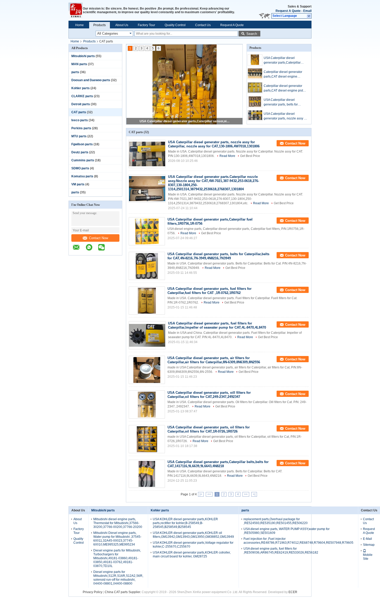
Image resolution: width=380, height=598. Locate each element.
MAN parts (79, 64)
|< (201, 494)
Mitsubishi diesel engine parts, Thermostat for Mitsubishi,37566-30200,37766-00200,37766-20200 (117, 523)
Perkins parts (81, 128)
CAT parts (78, 112)
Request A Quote (288, 11)
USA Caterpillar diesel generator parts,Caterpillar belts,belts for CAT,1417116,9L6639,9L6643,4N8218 (218, 464)
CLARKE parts (82, 96)
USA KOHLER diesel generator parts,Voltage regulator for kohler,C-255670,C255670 (193, 544)
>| (254, 494)
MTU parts (79, 136)
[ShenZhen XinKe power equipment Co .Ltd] (76, 10)
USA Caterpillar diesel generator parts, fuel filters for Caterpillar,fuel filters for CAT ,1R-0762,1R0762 (210, 291)
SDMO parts (80, 168)
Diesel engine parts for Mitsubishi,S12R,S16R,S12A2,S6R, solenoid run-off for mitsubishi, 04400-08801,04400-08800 (118, 577)
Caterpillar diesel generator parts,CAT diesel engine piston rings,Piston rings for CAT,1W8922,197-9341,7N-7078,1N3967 (285, 88)
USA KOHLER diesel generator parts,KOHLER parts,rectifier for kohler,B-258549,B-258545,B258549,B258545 (185, 523)
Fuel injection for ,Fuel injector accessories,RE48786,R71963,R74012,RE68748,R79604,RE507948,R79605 (298, 540)
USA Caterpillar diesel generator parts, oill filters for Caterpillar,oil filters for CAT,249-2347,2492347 (209, 395)
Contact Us (203, 25)
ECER (292, 592)
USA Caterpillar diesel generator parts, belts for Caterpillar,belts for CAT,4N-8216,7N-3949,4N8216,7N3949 (218, 256)
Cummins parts (82, 160)
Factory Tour (146, 25)
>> (246, 494)
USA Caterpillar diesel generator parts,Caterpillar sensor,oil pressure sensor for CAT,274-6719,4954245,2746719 (185, 121)
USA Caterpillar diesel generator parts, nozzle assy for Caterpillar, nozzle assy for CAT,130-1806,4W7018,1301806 (286, 116)
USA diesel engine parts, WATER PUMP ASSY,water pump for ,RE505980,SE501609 (287, 531)
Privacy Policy (92, 592)
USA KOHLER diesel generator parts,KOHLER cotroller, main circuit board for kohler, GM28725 (192, 554)
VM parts (78, 184)
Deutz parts (79, 152)
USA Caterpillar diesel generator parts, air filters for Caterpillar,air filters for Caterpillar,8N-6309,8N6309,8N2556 (214, 360)
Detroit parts (80, 104)
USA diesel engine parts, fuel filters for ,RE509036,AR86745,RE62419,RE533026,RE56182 (281, 550)
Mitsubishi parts (83, 56)
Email (307, 11)
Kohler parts (80, 88)
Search (251, 34)
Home (79, 25)
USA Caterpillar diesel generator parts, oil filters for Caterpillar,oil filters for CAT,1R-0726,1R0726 (209, 429)
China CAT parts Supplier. (123, 592)
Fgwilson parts (82, 144)
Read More (227, 156)
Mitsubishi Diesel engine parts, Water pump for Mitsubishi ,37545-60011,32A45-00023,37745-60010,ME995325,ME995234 (117, 538)
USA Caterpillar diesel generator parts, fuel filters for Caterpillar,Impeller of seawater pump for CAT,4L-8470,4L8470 (217, 325)
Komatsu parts (82, 176)
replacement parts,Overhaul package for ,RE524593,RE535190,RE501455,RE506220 (276, 521)
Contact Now (98, 238)
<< (209, 494)
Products (99, 25)
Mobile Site (368, 557)
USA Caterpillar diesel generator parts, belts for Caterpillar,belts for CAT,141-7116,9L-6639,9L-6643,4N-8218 (284, 102)
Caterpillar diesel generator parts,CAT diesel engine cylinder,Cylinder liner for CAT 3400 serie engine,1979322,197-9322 (284, 74)
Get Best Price (250, 156)
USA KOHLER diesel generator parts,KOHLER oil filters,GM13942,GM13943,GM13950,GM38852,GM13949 (193, 535)
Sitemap (369, 545)
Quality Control (175, 25)
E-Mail (367, 539)
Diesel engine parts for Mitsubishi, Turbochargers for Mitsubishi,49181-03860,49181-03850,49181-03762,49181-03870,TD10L (117, 558)
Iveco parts (79, 120)
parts (75, 72)
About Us (121, 25)
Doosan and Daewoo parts (90, 80)
